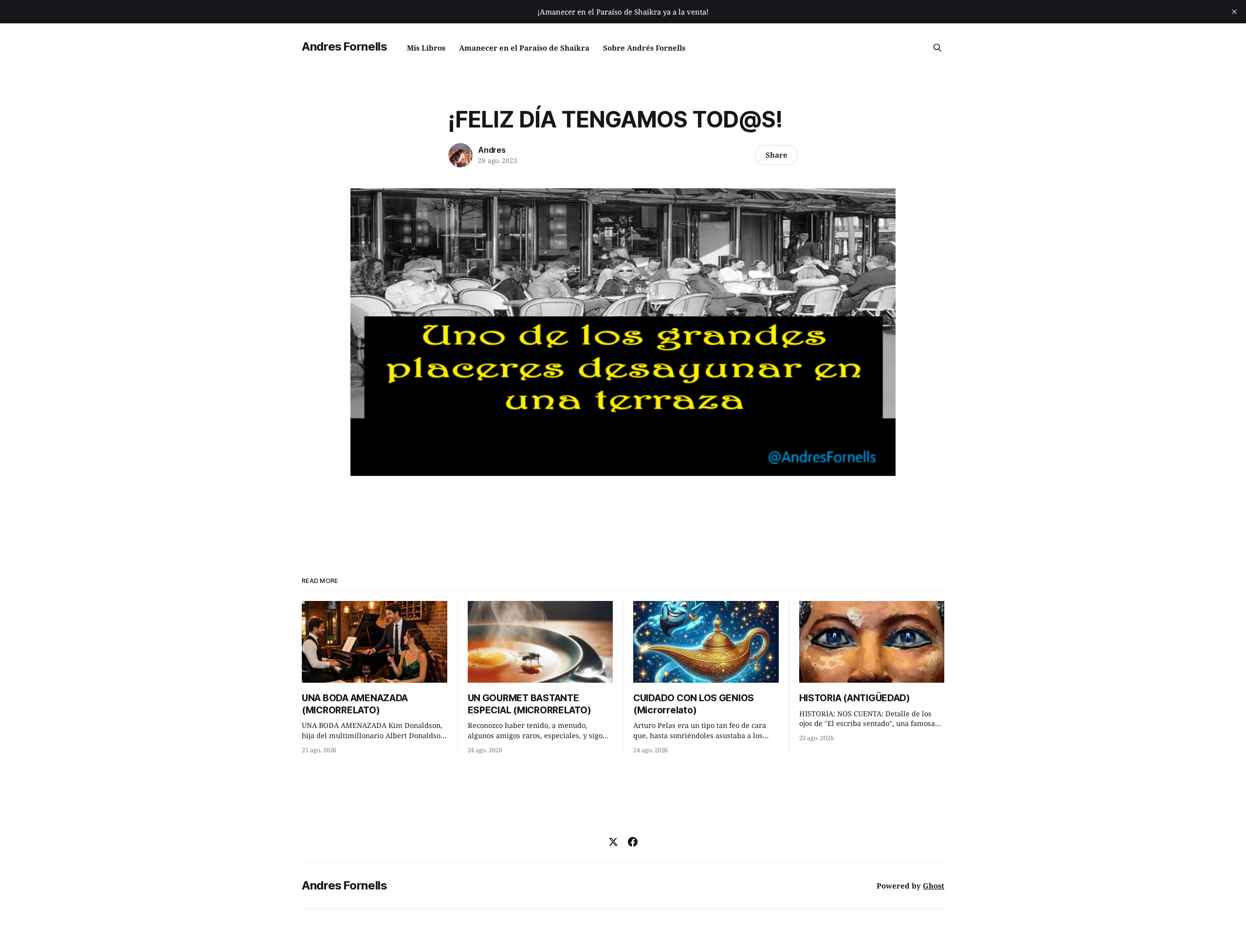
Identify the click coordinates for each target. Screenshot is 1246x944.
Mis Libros (426, 48)
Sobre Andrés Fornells (644, 48)
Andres (492, 150)
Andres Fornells (344, 46)
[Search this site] (937, 47)
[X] (613, 842)
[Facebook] (633, 842)
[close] (1234, 11)
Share (777, 155)
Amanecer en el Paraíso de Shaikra (524, 48)
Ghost (933, 885)
